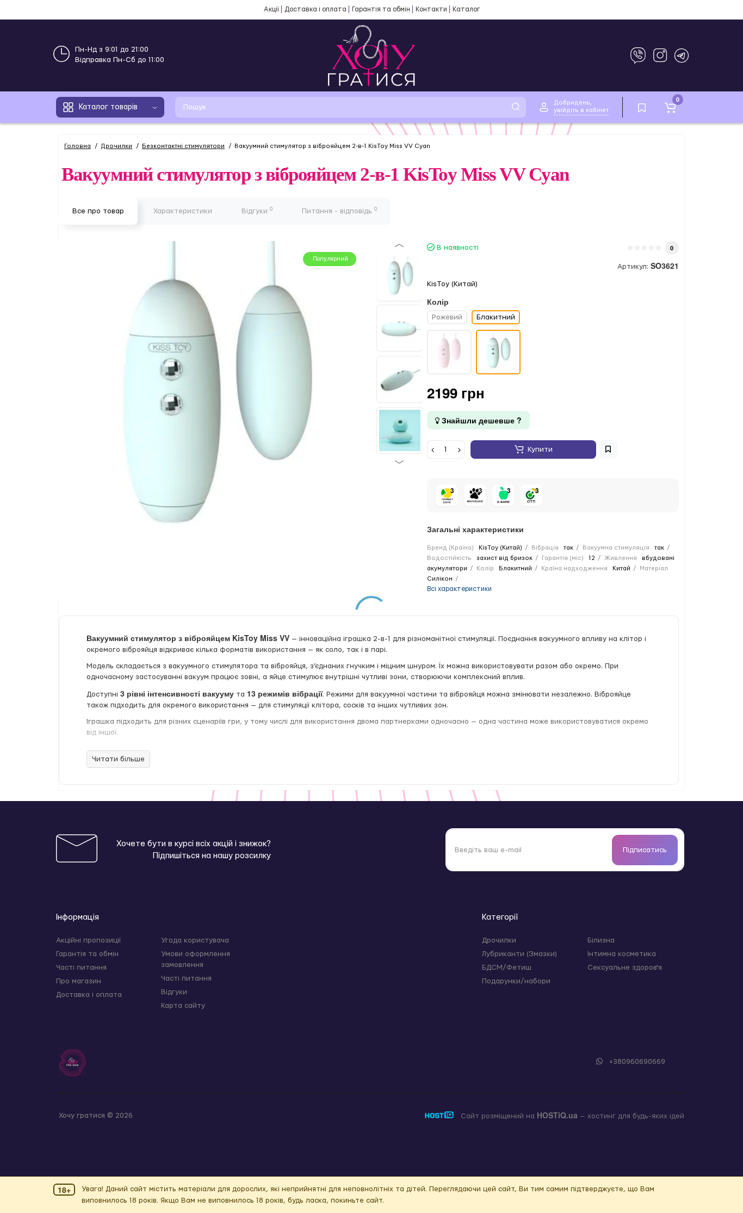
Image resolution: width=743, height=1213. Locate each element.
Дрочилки (499, 940)
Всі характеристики (459, 589)
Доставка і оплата (315, 9)
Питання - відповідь (339, 210)
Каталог (466, 9)
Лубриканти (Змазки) (519, 954)
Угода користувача (195, 940)
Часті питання (81, 967)
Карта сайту (183, 1005)
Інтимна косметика (621, 954)
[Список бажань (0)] (642, 107)
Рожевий (447, 317)
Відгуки (257, 210)
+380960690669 (636, 1062)
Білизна (601, 940)
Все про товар (98, 211)
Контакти (431, 9)
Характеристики (182, 211)
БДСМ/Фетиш (506, 967)
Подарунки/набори (516, 981)
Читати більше (118, 759)
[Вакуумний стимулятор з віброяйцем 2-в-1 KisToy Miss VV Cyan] (399, 277)
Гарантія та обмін (381, 9)
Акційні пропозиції (88, 940)
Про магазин (78, 981)
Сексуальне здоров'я (624, 967)
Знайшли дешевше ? (480, 420)
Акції (271, 9)
